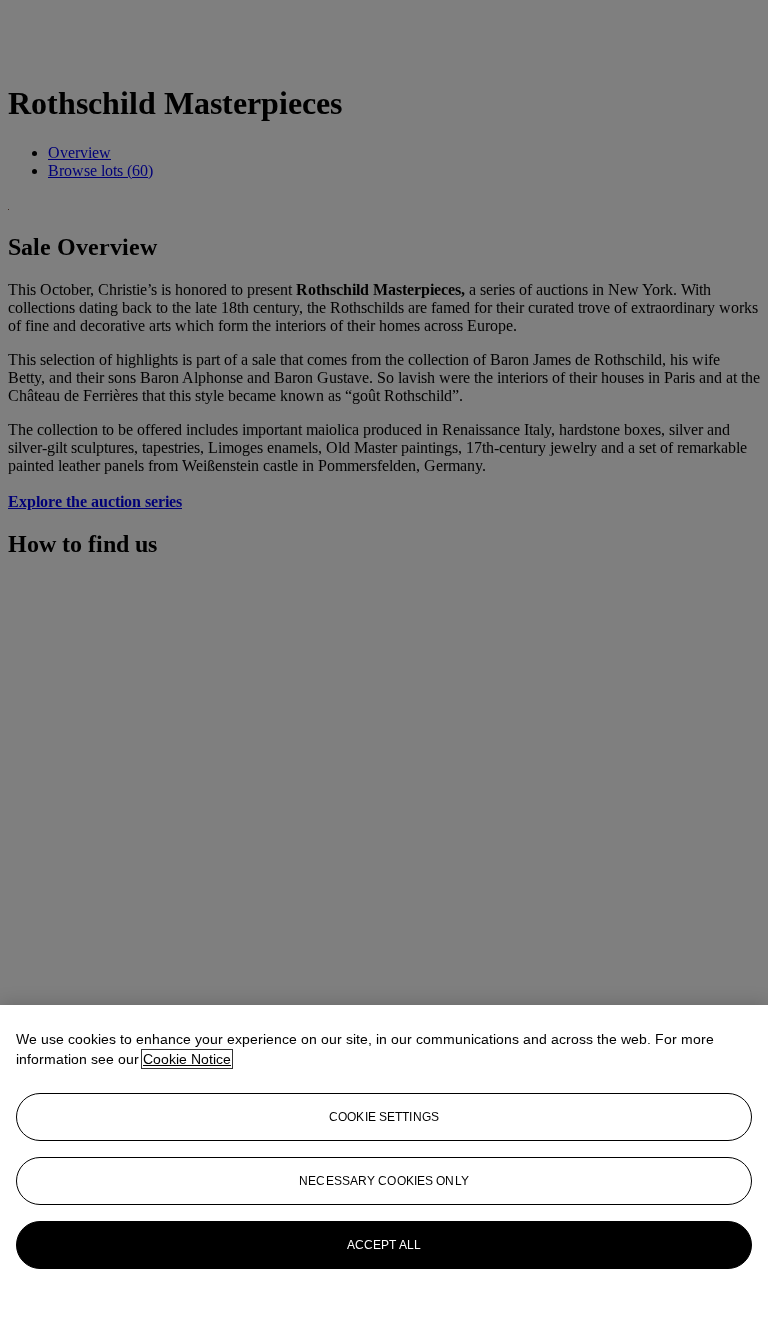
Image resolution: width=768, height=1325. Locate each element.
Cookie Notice (187, 1059)
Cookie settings (384, 1117)
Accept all (384, 1245)
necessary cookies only (384, 1181)
